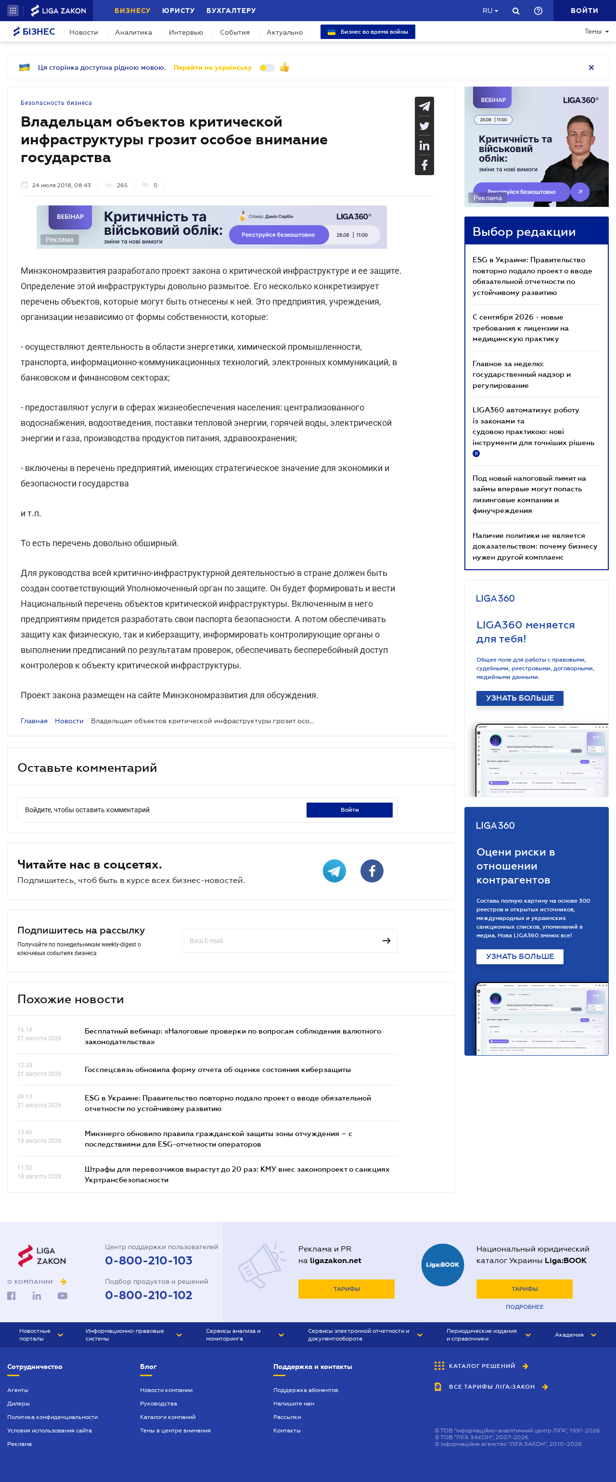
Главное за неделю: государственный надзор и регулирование (522, 374)
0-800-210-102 (148, 1295)
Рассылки (287, 1417)
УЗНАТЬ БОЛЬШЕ (520, 698)
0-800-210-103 (148, 1260)
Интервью (186, 32)
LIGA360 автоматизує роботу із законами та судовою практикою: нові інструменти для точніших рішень (533, 430)
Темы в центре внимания (175, 1430)
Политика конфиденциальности (52, 1417)
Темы (593, 31)
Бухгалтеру (231, 10)
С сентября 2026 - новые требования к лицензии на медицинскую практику (521, 327)
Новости (83, 32)
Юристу (178, 10)
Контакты (287, 1430)
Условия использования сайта (49, 1430)
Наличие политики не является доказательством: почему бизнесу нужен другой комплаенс (535, 546)
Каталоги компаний (167, 1417)
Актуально (285, 32)
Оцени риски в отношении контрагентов (515, 866)
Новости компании (166, 1390)
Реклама (19, 1444)
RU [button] (487, 10)
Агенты (17, 1390)
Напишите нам (293, 1403)
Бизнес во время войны (373, 31)
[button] (13, 10)
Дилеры (18, 1403)
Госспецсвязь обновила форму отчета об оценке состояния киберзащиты (218, 1069)
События (235, 32)
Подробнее (525, 1306)
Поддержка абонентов (305, 1390)
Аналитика (133, 32)
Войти (350, 809)
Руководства (158, 1403)
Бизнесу (133, 10)
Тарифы (347, 1289)
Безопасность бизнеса (56, 103)
